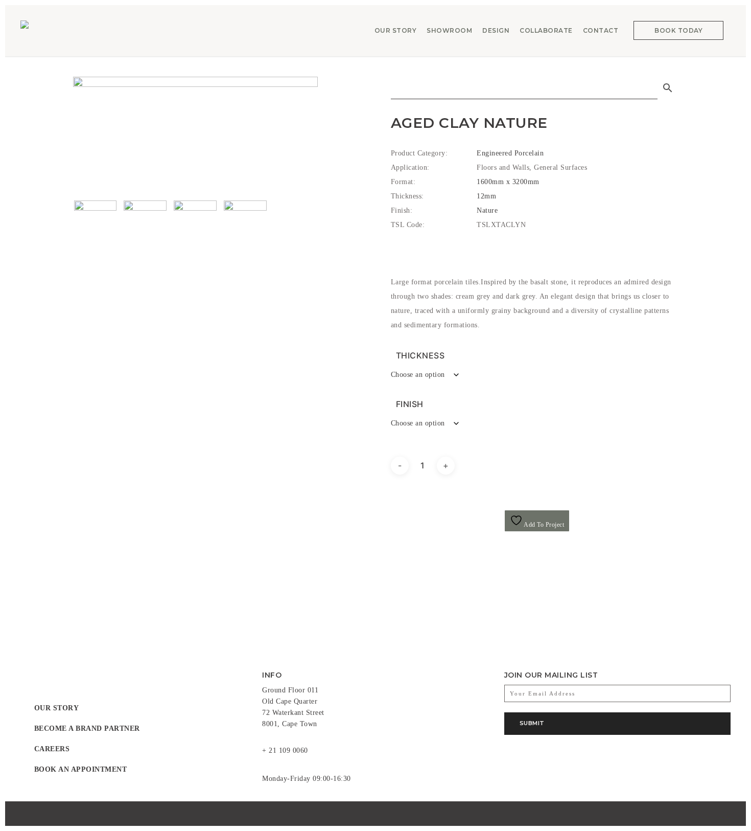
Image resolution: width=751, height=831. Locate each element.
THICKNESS (420, 355)
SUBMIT (532, 723)
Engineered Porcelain (510, 153)
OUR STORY (56, 708)
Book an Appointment (80, 769)
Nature (487, 210)
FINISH (410, 404)
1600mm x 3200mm (508, 182)
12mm (486, 196)
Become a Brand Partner (87, 728)
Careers (52, 749)
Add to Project (544, 524)
